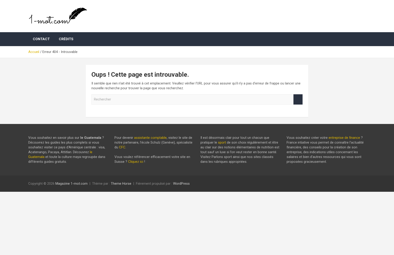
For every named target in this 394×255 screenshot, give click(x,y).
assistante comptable (150, 138)
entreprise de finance (344, 138)
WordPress (181, 183)
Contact (41, 39)
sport (222, 142)
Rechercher (298, 99)
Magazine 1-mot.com (71, 183)
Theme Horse (121, 183)
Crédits (66, 39)
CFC (122, 147)
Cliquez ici (135, 162)
